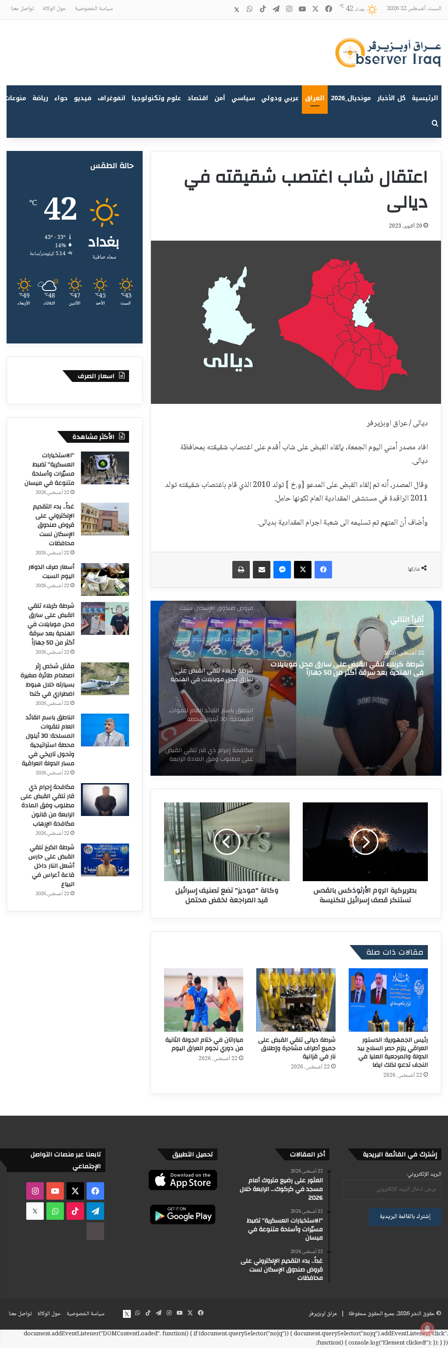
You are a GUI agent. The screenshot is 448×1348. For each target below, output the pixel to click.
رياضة (40, 98)
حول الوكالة (54, 9)
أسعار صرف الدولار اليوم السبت (51, 571)
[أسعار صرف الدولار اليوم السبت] (105, 579)
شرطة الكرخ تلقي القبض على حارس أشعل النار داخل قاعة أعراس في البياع (51, 866)
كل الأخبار (391, 98)
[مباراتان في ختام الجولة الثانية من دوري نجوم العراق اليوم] (203, 1000)
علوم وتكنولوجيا (156, 98)
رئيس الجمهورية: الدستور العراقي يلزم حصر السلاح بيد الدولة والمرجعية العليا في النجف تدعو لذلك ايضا (392, 1052)
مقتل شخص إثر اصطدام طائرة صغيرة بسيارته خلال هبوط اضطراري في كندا (47, 680)
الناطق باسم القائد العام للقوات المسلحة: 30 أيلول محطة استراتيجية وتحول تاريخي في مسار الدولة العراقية (48, 740)
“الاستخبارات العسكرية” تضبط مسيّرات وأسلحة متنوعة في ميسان (49, 469)
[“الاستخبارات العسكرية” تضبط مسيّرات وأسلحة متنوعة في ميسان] (105, 468)
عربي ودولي (280, 98)
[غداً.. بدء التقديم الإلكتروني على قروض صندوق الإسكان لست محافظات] (105, 519)
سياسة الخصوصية (94, 9)
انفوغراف (112, 98)
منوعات (15, 98)
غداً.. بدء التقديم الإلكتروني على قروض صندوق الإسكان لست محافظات (53, 525)
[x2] (236, 9)
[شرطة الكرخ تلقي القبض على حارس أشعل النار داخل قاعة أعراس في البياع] (105, 860)
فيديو (82, 98)
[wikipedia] (223, 9)
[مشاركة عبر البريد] (261, 569)
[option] (295, 688)
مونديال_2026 (351, 98)
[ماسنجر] (282, 569)
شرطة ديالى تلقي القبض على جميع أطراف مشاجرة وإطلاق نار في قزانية (297, 1048)
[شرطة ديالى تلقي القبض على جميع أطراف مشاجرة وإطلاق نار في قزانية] (296, 1000)
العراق (315, 98)
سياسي (243, 98)
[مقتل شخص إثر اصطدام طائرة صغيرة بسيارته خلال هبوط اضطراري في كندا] (105, 678)
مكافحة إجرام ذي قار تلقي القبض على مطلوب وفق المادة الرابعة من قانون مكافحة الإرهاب (47, 805)
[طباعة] (241, 569)
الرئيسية (425, 98)
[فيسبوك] (323, 569)
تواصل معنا (22, 9)
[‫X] (303, 569)
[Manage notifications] (427, 1329)
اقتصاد (197, 98)
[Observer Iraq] (388, 52)
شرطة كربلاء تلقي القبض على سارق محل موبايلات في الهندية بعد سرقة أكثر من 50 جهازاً (347, 668)
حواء (61, 98)
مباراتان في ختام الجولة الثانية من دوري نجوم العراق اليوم (204, 1044)
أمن (219, 98)
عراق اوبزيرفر (323, 1314)
